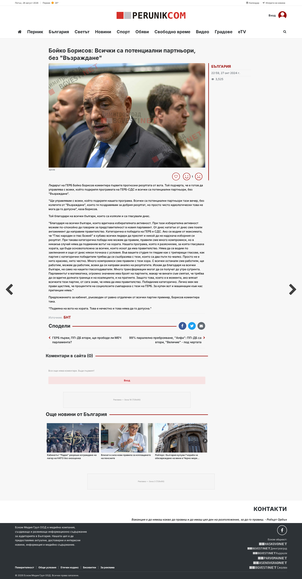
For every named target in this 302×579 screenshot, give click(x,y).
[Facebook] (282, 530)
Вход (272, 15)
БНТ (67, 317)
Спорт (123, 31)
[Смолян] (268, 567)
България (59, 31)
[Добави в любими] (176, 176)
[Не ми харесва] (200, 176)
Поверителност (24, 567)
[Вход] (282, 15)
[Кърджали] (270, 553)
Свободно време (172, 31)
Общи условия (47, 567)
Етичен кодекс (70, 567)
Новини (103, 31)
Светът (82, 31)
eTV (242, 31)
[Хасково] (273, 544)
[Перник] (151, 15)
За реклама (107, 567)
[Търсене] (284, 32)
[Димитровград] (267, 548)
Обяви (142, 31)
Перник (35, 31)
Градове (223, 31)
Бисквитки (89, 567)
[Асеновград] (270, 563)
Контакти (270, 509)
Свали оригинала (61, 67)
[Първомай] (272, 558)
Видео (202, 31)
